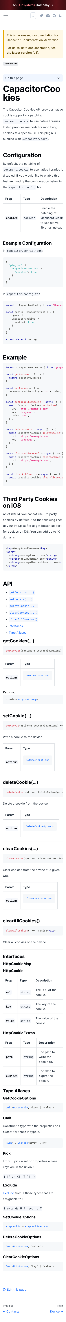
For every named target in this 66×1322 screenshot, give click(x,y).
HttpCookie (20, 1107)
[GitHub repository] (54, 15)
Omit (9, 1107)
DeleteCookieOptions (40, 826)
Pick (9, 1142)
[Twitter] (41, 15)
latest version (22, 52)
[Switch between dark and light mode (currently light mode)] (60, 15)
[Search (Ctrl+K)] (33, 15)
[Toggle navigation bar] (5, 15)
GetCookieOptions (37, 675)
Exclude (23, 1142)
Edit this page (16, 1289)
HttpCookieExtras (36, 1226)
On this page (14, 78)
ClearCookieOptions (39, 898)
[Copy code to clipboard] (59, 262)
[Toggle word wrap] (52, 305)
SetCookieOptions (37, 760)
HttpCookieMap (27, 699)
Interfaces (16, 626)
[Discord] (48, 15)
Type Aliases (17, 632)
